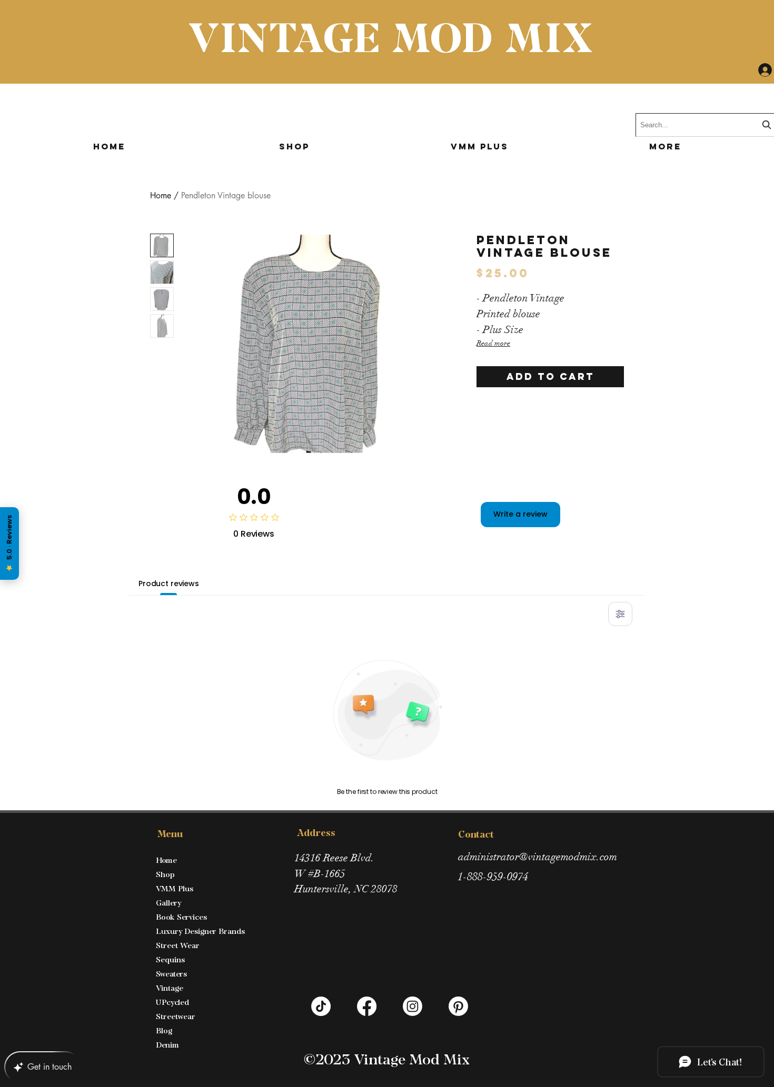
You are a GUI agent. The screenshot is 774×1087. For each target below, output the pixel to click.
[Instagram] (412, 1006)
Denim (167, 1045)
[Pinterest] (458, 1006)
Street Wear (178, 945)
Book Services (181, 917)
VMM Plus (174, 888)
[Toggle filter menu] (620, 614)
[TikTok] (321, 1006)
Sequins (170, 959)
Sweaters (171, 974)
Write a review (520, 514)
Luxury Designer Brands (200, 931)
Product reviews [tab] (168, 583)
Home (160, 195)
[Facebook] (366, 1006)
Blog (164, 1030)
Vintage (169, 988)
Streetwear (175, 1016)
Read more (493, 343)
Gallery (168, 903)
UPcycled (172, 1002)
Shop (165, 874)
